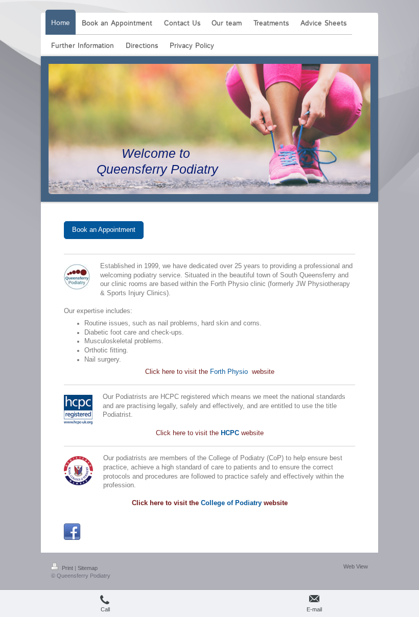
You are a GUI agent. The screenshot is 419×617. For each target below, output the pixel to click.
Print (67, 568)
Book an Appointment (103, 229)
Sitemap (88, 568)
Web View (355, 566)
